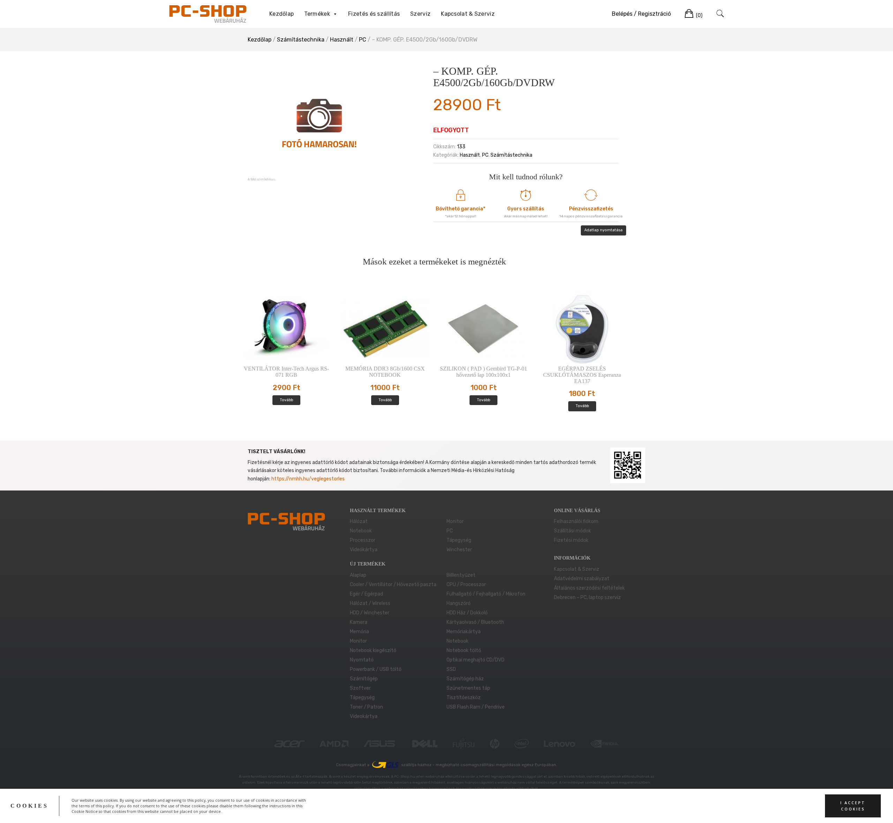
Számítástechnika (300, 39)
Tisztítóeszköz (463, 698)
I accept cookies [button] (852, 805)
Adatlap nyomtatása (603, 230)
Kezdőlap (281, 13)
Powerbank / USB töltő (376, 669)
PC (362, 39)
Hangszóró (458, 603)
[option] (319, 122)
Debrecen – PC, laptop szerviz (587, 597)
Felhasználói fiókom (576, 521)
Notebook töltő (463, 650)
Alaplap (358, 575)
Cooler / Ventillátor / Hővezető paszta (393, 585)
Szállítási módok (572, 531)
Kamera (358, 622)
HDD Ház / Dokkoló (467, 613)
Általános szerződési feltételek (589, 588)
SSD (451, 669)
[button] (335, 14)
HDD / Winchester (369, 613)
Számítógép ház (465, 679)
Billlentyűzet (460, 575)
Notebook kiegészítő (373, 650)
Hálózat (359, 521)
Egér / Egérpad (366, 594)
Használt (341, 39)
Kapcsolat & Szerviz (468, 13)
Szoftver (360, 688)
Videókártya (363, 550)
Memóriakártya (463, 632)
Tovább (286, 400)
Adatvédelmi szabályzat (581, 579)
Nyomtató (362, 660)
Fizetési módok (571, 540)
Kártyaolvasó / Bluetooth (475, 622)
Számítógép (364, 679)
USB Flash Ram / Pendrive (475, 707)
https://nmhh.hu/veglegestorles (308, 479)
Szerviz (420, 13)
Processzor (362, 540)
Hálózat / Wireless (370, 603)
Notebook (361, 531)
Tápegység (458, 540)
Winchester (459, 550)
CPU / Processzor (466, 585)
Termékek (317, 13)
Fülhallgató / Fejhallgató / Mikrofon (485, 594)
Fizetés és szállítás (374, 13)
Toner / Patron (366, 707)
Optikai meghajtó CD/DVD (475, 660)
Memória (359, 632)
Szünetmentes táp (468, 688)
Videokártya (363, 716)
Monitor (455, 521)
